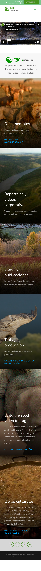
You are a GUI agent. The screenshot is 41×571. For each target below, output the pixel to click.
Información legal (28, 554)
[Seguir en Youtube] (23, 544)
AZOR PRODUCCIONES (14, 554)
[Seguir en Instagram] (17, 544)
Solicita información (18, 449)
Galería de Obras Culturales (15, 531)
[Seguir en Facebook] (11, 544)
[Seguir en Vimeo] (29, 544)
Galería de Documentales (13, 140)
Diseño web (16, 557)
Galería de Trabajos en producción (19, 362)
